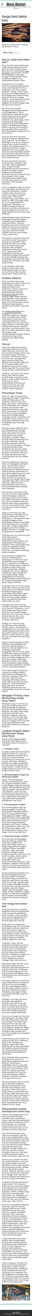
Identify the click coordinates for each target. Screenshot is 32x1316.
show (16, 52)
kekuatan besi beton (9, 294)
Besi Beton (16, 4)
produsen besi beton (13, 311)
